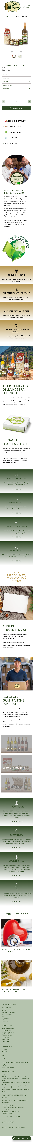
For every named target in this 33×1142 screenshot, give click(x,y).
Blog (3, 1055)
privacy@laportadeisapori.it (9, 1089)
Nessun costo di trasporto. (11, 483)
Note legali (4, 1043)
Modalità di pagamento (8, 1032)
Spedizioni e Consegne (8, 1034)
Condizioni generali (7, 1035)
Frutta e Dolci (5, 1018)
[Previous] (12, 51)
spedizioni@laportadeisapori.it (10, 1082)
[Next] (21, 51)
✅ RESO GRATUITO (13, 132)
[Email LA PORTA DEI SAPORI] (2, 1122)
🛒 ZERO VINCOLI (12, 138)
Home (7, 16)
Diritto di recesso (6, 1037)
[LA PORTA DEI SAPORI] (12, 6)
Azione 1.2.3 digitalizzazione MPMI (11, 1116)
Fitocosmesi (5, 1021)
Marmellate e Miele (7, 1011)
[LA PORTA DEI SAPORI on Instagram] (6, 1122)
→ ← (16, 513)
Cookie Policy (5, 1041)
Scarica (3, 1057)
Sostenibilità (5, 1051)
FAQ (3, 1053)
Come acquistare (6, 1030)
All (12, 16)
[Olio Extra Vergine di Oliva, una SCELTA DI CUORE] (16, 933)
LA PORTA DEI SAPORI (10, 1127)
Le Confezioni (5, 1020)
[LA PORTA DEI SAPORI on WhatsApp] (11, 1122)
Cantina (4, 1009)
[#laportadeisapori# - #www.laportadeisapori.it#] (16, 35)
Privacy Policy (5, 1039)
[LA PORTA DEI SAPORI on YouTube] (13, 1122)
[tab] (16, 74)
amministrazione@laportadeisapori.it (11, 1086)
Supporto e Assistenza (8, 1028)
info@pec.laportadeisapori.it (11, 1111)
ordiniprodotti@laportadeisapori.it (11, 1078)
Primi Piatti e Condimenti (8, 1012)
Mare (3, 1016)
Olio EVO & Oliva (6, 1007)
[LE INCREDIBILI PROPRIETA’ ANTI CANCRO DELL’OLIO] (16, 973)
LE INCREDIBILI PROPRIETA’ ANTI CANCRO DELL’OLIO (14, 990)
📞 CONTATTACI (11, 143)
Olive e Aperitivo (6, 1014)
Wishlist (4, 1058)
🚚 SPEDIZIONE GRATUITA (15, 121)
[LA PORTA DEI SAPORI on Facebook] (4, 1122)
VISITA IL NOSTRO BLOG (16, 914)
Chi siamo (4, 1049)
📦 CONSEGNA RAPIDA (14, 127)
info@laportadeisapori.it (8, 1077)
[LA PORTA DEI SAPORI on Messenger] (8, 1122)
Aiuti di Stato (5, 1115)
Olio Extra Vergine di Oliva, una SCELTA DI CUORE (15, 951)
